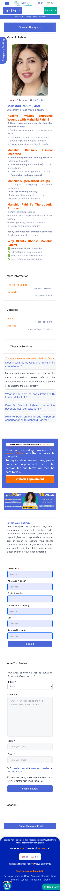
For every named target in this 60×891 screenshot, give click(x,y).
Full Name (12, 568)
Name (11, 740)
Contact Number (15, 593)
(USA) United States (28, 17)
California (42, 17)
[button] (7, 3)
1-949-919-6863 (44, 322)
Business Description (17, 630)
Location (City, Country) (19, 605)
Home (16, 17)
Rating (11, 682)
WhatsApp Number (16, 581)
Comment (13, 694)
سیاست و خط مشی (40, 768)
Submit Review (30, 788)
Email (10, 617)
